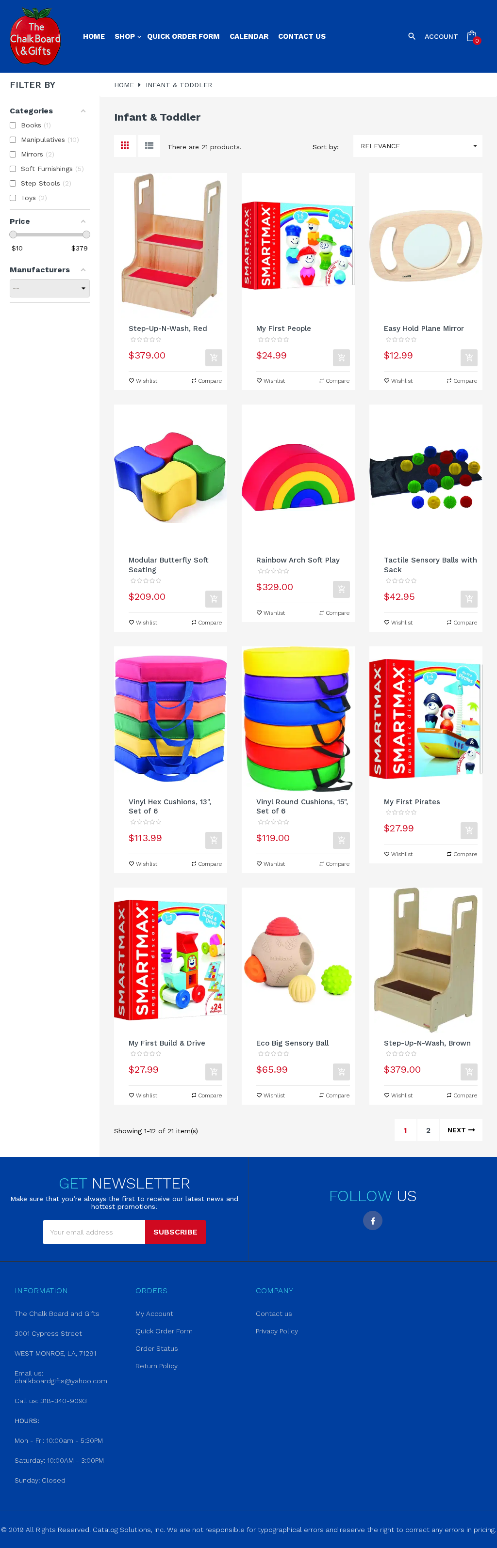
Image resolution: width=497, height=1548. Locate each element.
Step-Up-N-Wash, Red (168, 328)
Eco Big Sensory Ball (292, 1043)
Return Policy (156, 1366)
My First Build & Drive (167, 1043)
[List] (149, 146)
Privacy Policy (277, 1331)
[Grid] (125, 146)
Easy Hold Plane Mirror (424, 328)
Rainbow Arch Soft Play (298, 560)
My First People (283, 328)
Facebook (373, 1220)
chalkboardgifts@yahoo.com (61, 1381)
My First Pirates (412, 801)
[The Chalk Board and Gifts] (35, 36)
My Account (154, 1313)
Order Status (156, 1348)
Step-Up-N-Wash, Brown (427, 1043)
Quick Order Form (164, 1331)
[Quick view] (170, 245)
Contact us (274, 1313)
